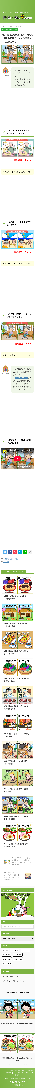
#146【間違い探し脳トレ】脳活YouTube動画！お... (17, 1023)
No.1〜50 (6, 562)
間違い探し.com (21, 378)
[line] (25, 552)
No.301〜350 (18, 959)
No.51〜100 (14, 950)
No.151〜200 (6, 955)
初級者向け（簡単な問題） (18, 1070)
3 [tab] (13, 1028)
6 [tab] (19, 1028)
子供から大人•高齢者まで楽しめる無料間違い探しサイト (17, 1078)
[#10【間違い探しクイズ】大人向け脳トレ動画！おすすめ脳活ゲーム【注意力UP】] (20, 552)
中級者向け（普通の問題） (10, 559)
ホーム (5, 1070)
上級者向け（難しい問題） (22, 1073)
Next (33, 1010)
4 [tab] (15, 1028)
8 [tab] (23, 1028)
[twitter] (5, 552)
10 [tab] (27, 1028)
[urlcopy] (30, 552)
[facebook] (10, 552)
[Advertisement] (17, 108)
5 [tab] (17, 1028)
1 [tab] (9, 1028)
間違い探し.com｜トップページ (13, 981)
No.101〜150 (25, 950)
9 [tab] (25, 1028)
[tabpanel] (17, 1011)
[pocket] (15, 552)
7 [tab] (21, 1028)
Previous (2, 1010)
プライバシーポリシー (10, 976)
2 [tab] (11, 1028)
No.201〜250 (17, 955)
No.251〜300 (7, 959)
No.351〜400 (7, 963)
